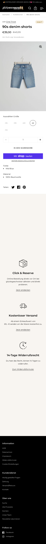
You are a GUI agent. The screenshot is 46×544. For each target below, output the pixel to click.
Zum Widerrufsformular (23, 369)
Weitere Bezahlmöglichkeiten (23, 161)
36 (6, 123)
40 (24, 123)
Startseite (6, 15)
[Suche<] (29, 8)
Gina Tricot (11, 22)
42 (33, 123)
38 (15, 123)
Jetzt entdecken (23, 290)
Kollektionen (18, 15)
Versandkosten (19, 37)
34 (6, 130)
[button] (40, 139)
